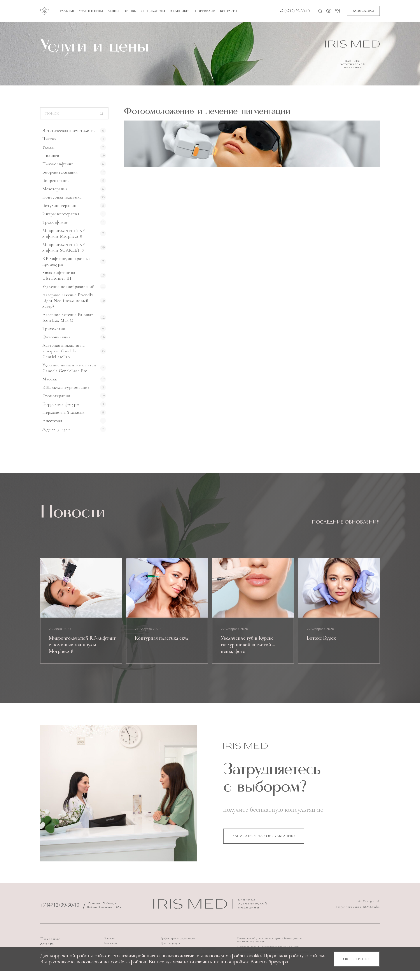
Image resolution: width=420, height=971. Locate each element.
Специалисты (153, 11)
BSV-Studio (371, 907)
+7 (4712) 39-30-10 (295, 11)
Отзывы (130, 11)
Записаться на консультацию (263, 836)
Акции (113, 11)
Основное (110, 938)
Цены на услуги (170, 943)
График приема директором (178, 938)
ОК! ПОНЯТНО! (357, 959)
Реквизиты (110, 943)
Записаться (363, 10)
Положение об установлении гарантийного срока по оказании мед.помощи (270, 940)
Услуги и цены (91, 11)
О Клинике (179, 11)
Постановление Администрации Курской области (268, 946)
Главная (67, 11)
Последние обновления (346, 522)
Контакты (228, 11)
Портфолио (205, 11)
